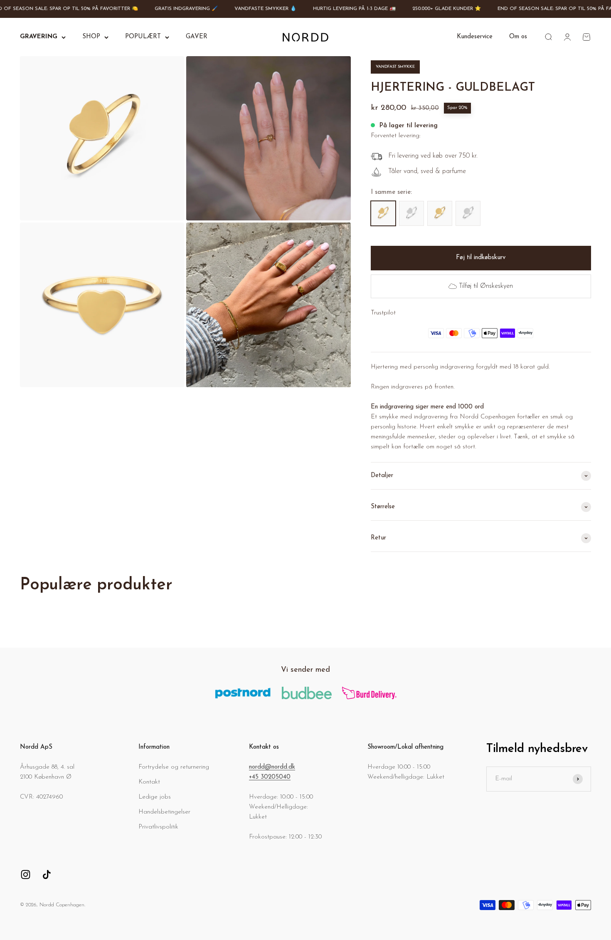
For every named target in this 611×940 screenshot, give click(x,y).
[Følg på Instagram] (25, 874)
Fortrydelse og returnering (173, 767)
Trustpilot (383, 313)
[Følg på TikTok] (46, 874)
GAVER (196, 37)
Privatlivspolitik (158, 827)
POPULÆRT (143, 37)
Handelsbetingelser (164, 812)
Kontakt (149, 782)
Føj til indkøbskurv (480, 258)
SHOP (91, 37)
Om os (518, 37)
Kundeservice (475, 37)
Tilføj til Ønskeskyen (486, 286)
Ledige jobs (154, 797)
